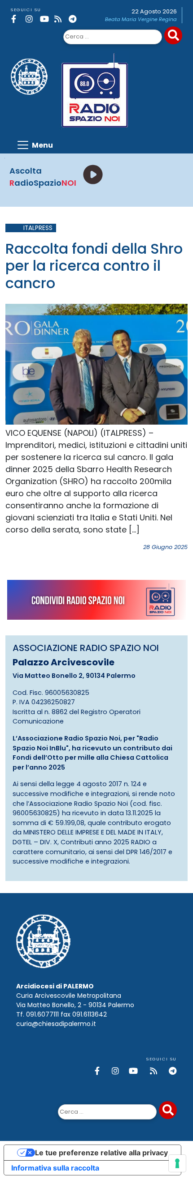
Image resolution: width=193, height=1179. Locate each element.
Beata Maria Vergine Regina (141, 19)
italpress (38, 228)
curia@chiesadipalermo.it (56, 1023)
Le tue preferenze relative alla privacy (101, 1152)
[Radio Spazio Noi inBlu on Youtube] (45, 19)
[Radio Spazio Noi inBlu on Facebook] (17, 19)
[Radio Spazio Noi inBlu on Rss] (60, 19)
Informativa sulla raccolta (55, 1167)
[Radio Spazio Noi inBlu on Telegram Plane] (74, 19)
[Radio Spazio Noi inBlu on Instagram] (31, 19)
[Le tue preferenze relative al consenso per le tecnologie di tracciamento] (177, 1163)
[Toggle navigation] (34, 144)
